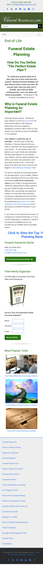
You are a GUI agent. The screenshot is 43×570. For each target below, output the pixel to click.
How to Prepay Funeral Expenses (15, 522)
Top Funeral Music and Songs (13, 485)
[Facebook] (7, 9)
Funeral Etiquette (8, 458)
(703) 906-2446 (11, 250)
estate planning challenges (21, 168)
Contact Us (31, 554)
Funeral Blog (7, 544)
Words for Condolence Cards (13, 501)
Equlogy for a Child (9, 517)
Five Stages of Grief (10, 490)
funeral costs (25, 201)
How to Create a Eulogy (11, 447)
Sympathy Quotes (9, 479)
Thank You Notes (9, 528)
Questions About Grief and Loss (15, 506)
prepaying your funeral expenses (17, 204)
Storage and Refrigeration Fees (14, 533)
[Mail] (33, 9)
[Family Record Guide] (17, 284)
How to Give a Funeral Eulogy (13, 495)
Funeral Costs (7, 538)
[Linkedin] (25, 9)
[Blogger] (29, 9)
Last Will (30, 121)
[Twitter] (16, 9)
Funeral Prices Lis (9, 442)
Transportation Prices (10, 474)
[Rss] (12, 9)
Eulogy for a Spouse (10, 453)
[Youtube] (20, 9)
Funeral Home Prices (10, 463)
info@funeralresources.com (24, 4)
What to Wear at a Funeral (12, 469)
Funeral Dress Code (10, 512)
